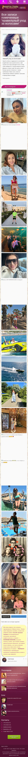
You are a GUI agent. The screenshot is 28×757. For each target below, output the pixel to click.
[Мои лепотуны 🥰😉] (14, 213)
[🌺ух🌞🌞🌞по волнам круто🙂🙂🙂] (14, 368)
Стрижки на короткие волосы (13, 711)
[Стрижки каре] (3, 706)
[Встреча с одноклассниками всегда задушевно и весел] (14, 239)
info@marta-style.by (7, 727)
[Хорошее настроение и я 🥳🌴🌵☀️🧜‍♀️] (14, 498)
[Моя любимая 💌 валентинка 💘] (14, 601)
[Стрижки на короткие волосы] (3, 713)
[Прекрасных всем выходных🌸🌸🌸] (14, 136)
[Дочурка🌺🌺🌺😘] (14, 575)
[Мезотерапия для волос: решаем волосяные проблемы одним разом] (3, 688)
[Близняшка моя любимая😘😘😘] (14, 420)
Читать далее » (6, 78)
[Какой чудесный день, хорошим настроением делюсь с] (14, 265)
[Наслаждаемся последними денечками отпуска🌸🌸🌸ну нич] (14, 317)
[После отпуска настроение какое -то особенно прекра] (14, 162)
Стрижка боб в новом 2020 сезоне (14, 698)
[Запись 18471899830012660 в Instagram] (14, 291)
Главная (2, 29)
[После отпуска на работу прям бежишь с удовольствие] (14, 446)
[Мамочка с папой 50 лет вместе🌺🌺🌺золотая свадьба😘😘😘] (14, 549)
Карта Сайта (4, 746)
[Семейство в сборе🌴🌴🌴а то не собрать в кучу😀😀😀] (14, 472)
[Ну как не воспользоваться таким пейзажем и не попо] (14, 394)
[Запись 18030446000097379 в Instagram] (14, 343)
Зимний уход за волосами (12, 58)
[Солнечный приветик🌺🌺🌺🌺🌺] (14, 523)
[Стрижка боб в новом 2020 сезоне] (3, 700)
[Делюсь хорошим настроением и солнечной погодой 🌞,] (14, 188)
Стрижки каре (10, 704)
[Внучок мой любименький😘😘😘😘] (14, 110)
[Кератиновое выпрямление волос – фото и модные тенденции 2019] (3, 675)
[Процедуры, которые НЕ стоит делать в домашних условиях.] (3, 681)
